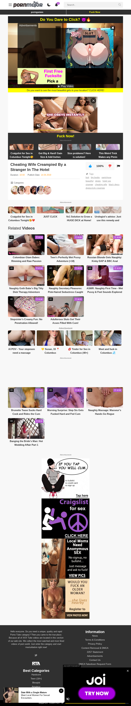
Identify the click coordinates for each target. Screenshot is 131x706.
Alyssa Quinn (95, 674)
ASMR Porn (54, 703)
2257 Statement (95, 652)
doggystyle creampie (95, 188)
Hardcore (36, 674)
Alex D (95, 678)
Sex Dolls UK (67, 703)
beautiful (89, 181)
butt (87, 177)
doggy (98, 181)
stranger (89, 184)
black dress (114, 184)
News (95, 635)
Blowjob (36, 682)
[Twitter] (36, 655)
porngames (37, 12)
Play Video (66, 86)
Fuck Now (94, 12)
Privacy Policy (95, 643)
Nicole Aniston (95, 690)
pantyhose (106, 177)
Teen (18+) (36, 678)
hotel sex (107, 181)
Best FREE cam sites (83, 703)
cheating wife (101, 184)
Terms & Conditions (95, 639)
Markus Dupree (95, 682)
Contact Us (94, 660)
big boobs (95, 177)
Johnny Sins (95, 694)
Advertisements (95, 656)
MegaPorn (43, 703)
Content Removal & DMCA (94, 648)
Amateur (36, 686)
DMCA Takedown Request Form (95, 664)
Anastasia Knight (94, 686)
